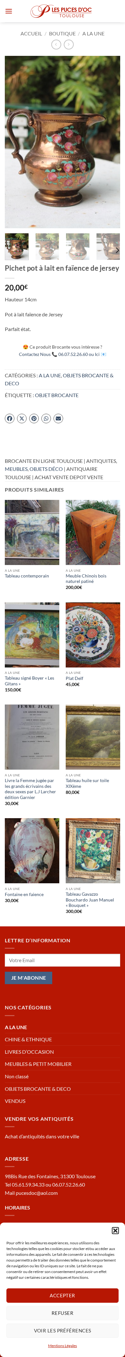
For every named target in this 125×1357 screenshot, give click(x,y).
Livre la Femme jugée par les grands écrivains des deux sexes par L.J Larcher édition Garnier (30, 789)
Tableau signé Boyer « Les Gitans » (29, 680)
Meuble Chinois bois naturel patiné (86, 578)
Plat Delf (74, 678)
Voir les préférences (62, 1330)
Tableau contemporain (27, 575)
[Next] (110, 142)
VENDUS (15, 1101)
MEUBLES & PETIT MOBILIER (38, 1064)
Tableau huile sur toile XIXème (87, 783)
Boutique (62, 33)
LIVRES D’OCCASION (29, 1052)
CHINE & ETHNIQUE (28, 1039)
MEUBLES (16, 469)
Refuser (62, 1313)
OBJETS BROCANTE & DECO (38, 1089)
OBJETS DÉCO (46, 469)
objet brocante (57, 395)
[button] (115, 1230)
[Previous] (15, 142)
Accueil (31, 33)
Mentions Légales (62, 1345)
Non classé (17, 1076)
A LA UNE (93, 33)
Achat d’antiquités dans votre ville (42, 1136)
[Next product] (56, 44)
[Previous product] (69, 44)
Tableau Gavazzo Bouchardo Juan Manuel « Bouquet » (90, 900)
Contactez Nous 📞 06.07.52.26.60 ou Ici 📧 (62, 354)
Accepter (62, 1295)
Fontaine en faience (24, 894)
